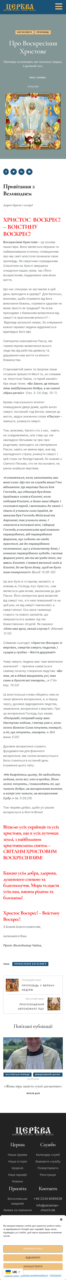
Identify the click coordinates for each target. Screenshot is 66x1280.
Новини (17, 1181)
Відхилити (33, 1257)
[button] (61, 1219)
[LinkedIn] (21, 172)
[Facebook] (6, 172)
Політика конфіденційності (34, 1275)
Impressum (55, 1275)
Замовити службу (47, 1161)
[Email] (29, 172)
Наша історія (17, 1161)
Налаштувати (33, 1266)
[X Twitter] (13, 172)
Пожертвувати (47, 1168)
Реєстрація (48, 1175)
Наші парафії (17, 1175)
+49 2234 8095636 (47, 1199)
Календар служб (48, 1155)
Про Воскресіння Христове (33, 47)
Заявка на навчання (17, 1210)
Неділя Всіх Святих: (33, 1086)
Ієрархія (17, 1168)
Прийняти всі (33, 1248)
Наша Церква (17, 1155)
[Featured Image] (33, 1053)
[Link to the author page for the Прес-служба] (22, 78)
